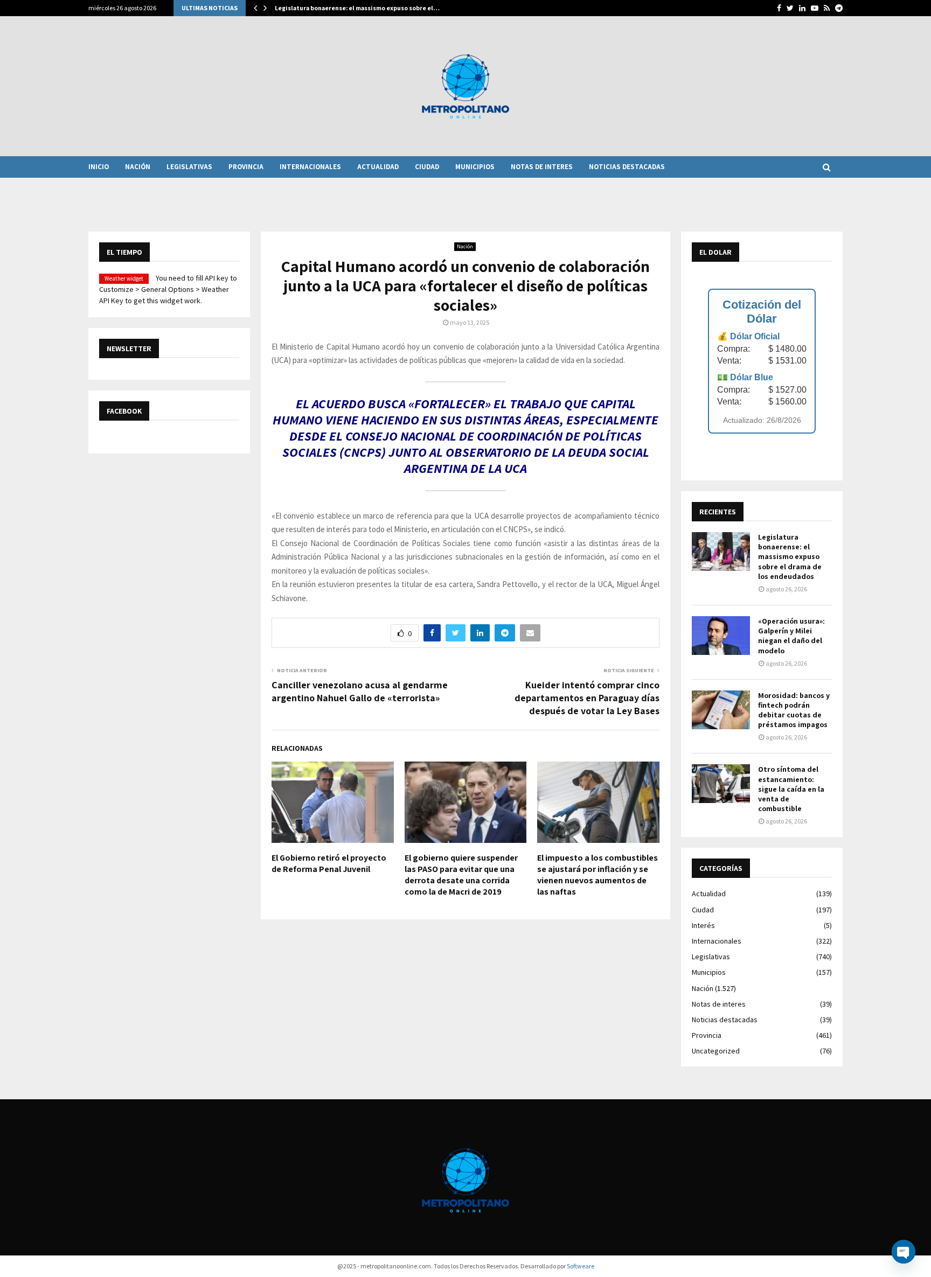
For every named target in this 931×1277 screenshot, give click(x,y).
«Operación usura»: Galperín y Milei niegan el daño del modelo (791, 635)
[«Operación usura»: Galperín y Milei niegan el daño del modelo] (721, 635)
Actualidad (378, 166)
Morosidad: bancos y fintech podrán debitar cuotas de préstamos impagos (794, 710)
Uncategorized (716, 1051)
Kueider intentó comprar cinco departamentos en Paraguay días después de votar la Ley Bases (587, 698)
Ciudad (427, 166)
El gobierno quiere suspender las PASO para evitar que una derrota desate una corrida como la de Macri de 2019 (461, 874)
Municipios (475, 166)
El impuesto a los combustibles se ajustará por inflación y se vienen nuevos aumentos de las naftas (597, 874)
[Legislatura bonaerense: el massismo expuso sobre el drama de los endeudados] (721, 551)
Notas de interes (542, 166)
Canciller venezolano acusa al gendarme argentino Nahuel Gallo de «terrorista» (360, 691)
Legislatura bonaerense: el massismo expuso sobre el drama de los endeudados (790, 556)
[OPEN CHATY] (903, 1252)
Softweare (580, 1266)
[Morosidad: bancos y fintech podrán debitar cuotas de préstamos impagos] (721, 709)
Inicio (98, 166)
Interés (703, 925)
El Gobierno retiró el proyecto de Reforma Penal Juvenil (329, 863)
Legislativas (189, 166)
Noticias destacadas (627, 166)
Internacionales (310, 166)
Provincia (245, 166)
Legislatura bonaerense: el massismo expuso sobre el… (357, 8)
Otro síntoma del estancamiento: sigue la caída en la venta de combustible (791, 788)
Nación (137, 166)
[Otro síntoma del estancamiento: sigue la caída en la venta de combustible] (721, 783)
